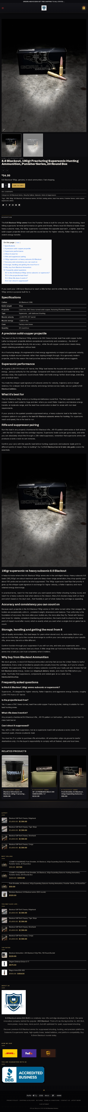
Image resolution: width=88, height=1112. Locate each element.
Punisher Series (70, 198)
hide (17, 242)
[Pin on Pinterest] (16, 205)
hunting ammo (47, 198)
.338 (7, 198)
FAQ (69, 671)
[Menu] (3, 8)
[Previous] (6, 75)
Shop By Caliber (29, 195)
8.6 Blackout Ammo (16, 158)
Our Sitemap (44, 1104)
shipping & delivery (41, 671)
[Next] (82, 75)
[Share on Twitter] (9, 205)
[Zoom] (3, 130)
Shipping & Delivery (27, 1100)
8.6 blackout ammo (29, 198)
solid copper (80, 198)
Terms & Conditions (52, 1100)
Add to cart (18, 185)
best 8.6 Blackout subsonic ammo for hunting (50, 416)
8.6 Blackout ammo (10, 671)
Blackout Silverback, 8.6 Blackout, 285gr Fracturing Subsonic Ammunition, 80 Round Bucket (13, 793)
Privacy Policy (12, 1100)
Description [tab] (7, 217)
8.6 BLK (39, 198)
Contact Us (65, 1100)
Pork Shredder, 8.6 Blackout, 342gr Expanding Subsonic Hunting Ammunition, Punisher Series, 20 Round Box (72, 793)
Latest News (76, 1100)
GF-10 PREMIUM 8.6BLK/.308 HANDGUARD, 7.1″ (43, 793)
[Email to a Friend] (12, 205)
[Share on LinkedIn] (19, 205)
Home (4, 158)
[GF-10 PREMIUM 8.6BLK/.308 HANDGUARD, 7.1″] (44, 771)
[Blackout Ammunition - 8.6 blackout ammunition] (44, 7)
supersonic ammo (8, 200)
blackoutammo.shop (10, 677)
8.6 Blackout (18, 198)
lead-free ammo (58, 198)
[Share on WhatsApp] (3, 205)
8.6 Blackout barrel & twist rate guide (59, 447)
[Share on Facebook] (6, 205)
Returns (39, 1100)
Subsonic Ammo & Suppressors (45, 195)
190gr (11, 198)
